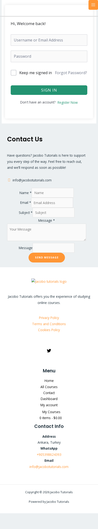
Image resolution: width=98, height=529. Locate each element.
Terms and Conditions (49, 324)
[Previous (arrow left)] (6, 525)
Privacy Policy (49, 317)
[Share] (34, 517)
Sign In (49, 90)
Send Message (47, 257)
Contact (49, 392)
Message (46, 220)
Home (49, 380)
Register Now (68, 102)
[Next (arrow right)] (20, 525)
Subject (26, 212)
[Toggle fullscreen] (20, 517)
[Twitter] (49, 351)
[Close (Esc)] (47, 517)
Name (26, 192)
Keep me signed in (35, 72)
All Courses (49, 387)
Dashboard (49, 398)
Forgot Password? (71, 72)
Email (25, 202)
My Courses (51, 412)
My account (49, 405)
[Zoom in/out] (6, 517)
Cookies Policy (49, 330)
